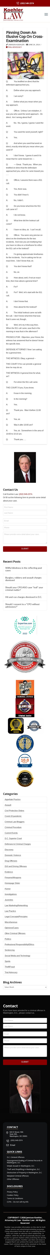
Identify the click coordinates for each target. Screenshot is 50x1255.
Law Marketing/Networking (16, 905)
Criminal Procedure (13, 827)
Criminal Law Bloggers (14, 822)
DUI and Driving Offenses (16, 866)
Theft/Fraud (10, 967)
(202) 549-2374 (25, 494)
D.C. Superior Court (13, 838)
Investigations (11, 894)
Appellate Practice (13, 799)
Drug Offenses (11, 861)
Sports (7, 961)
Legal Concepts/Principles (16, 917)
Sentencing (10, 950)
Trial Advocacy (14, 47)
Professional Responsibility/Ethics (19, 944)
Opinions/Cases (12, 928)
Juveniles (9, 900)
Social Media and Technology (17, 956)
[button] (46, 14)
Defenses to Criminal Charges (18, 844)
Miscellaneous (11, 922)
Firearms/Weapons (13, 878)
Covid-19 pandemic (13, 816)
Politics (8, 939)
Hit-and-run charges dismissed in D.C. (23, 597)
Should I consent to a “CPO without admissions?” (22, 605)
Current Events (11, 833)
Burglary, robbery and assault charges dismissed (23, 579)
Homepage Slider (12, 883)
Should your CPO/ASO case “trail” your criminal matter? (24, 588)
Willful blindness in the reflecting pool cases (23, 569)
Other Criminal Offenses (15, 933)
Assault (8, 805)
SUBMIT (25, 549)
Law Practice (10, 911)
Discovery (9, 850)
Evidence (9, 872)
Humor (8, 889)
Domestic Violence (13, 855)
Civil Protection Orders (14, 811)
